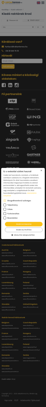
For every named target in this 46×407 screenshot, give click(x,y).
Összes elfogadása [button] (24, 224)
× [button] (41, 170)
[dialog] (23, 203)
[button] (23, 235)
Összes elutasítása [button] (23, 230)
